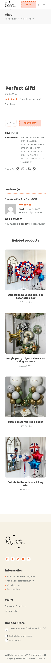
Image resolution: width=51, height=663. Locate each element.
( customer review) (30, 99)
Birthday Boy (37, 145)
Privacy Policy (11, 611)
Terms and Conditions (15, 606)
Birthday (25, 145)
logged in (23, 224)
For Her (35, 152)
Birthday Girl (27, 148)
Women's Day (27, 162)
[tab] (12, 189)
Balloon (31, 141)
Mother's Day (37, 159)
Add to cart (30, 123)
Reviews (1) (13, 189)
